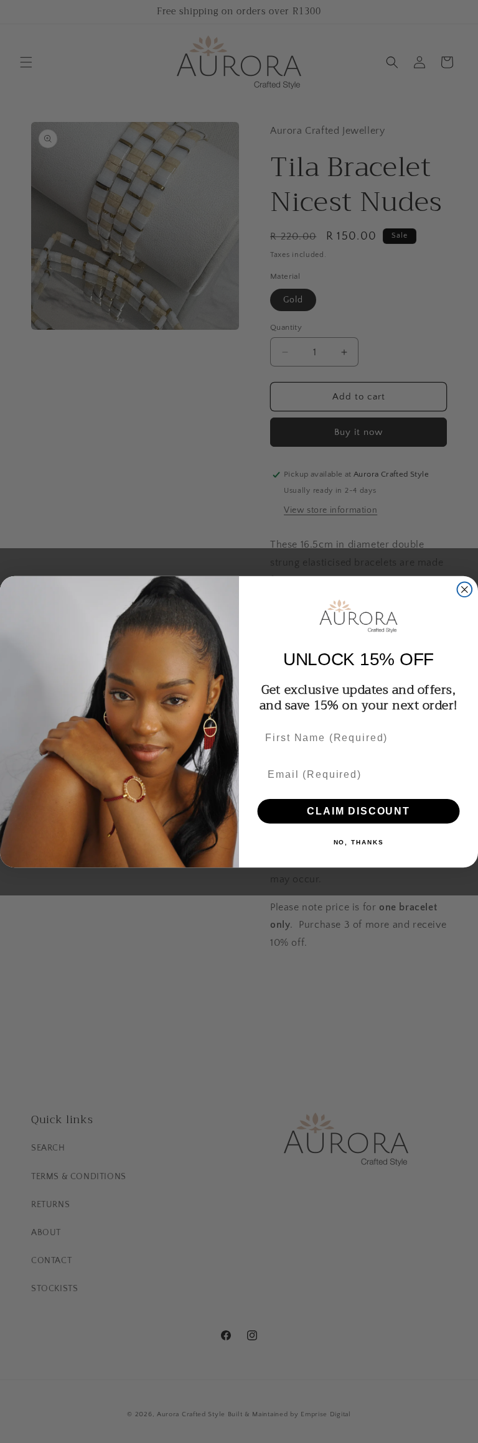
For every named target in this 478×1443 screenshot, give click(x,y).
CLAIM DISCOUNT (358, 810)
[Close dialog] (464, 589)
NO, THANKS (359, 841)
